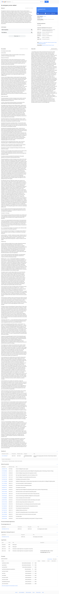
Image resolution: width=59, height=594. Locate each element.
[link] (4, 567)
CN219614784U (4, 501)
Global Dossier (48, 45)
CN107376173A (4, 477)
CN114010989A (4, 481)
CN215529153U (4, 510)
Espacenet (44, 45)
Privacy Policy (38, 592)
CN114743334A (4, 483)
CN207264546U (4, 518)
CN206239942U (4, 499)
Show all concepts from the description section (10, 585)
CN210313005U (4, 514)
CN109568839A (4, 497)
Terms (34, 592)
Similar (54, 13)
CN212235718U (4, 493)
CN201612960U (4, 491)
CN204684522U (4, 508)
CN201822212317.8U (5, 536)
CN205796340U (4, 495)
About (16, 592)
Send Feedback (21, 592)
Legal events (45, 42)
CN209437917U (4, 487)
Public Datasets (28, 592)
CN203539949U (4, 489)
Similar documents (51, 42)
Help (43, 592)
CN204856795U (4, 475)
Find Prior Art (48, 13)
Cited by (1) (41, 42)
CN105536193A (4, 479)
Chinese (44, 16)
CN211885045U (4, 512)
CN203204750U (4, 516)
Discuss (52, 45)
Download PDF (41, 13)
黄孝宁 (41, 17)
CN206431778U (4, 468)
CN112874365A (4, 455)
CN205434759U (4, 485)
